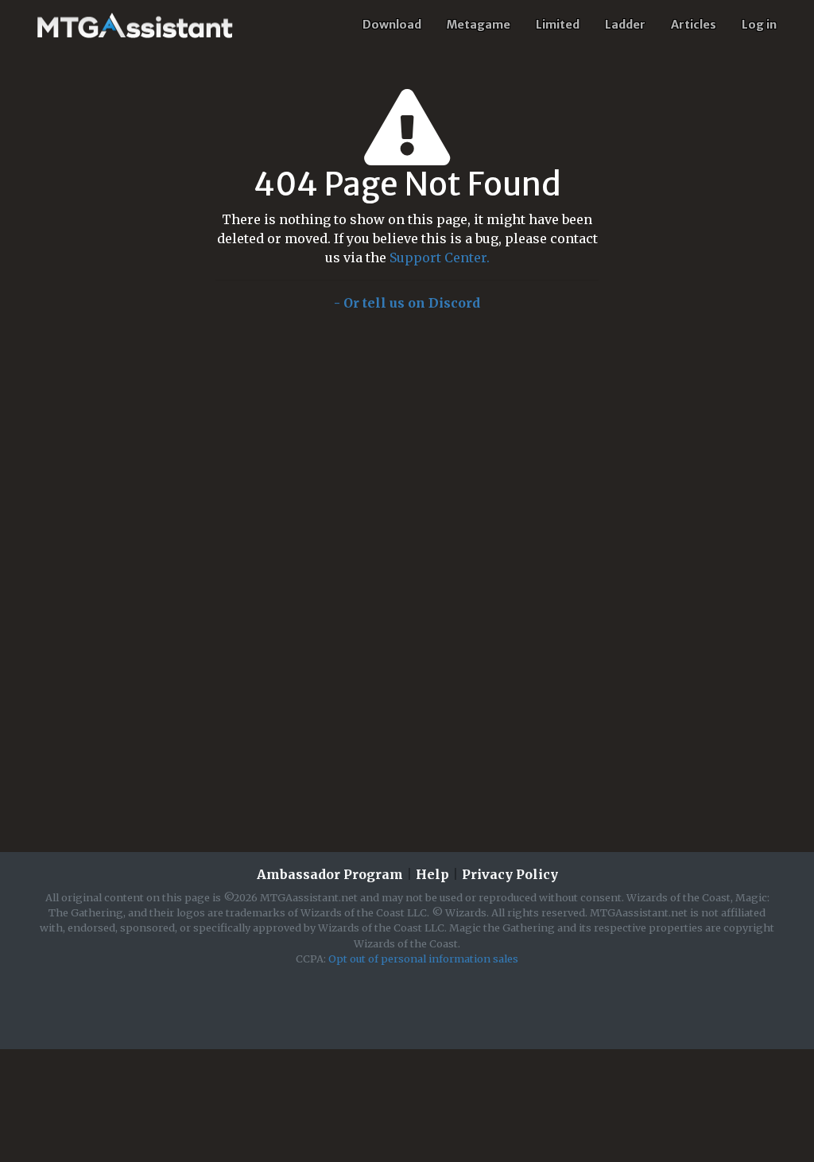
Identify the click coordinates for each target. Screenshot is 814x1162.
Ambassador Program (330, 874)
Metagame (478, 24)
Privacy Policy (510, 874)
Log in (759, 24)
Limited (557, 24)
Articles (693, 24)
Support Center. (440, 257)
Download (391, 24)
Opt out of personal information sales (423, 958)
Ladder (625, 24)
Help (432, 874)
